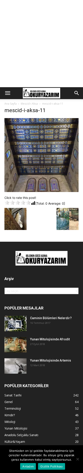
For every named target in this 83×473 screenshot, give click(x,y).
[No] (77, 459)
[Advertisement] (41, 43)
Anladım (28, 466)
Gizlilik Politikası (51, 466)
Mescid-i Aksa (29, 104)
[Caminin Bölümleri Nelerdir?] (15, 323)
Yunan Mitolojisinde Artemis (50, 360)
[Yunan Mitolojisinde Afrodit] (15, 344)
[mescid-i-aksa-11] (41, 191)
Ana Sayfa (10, 104)
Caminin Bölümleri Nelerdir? (51, 318)
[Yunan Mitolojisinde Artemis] (15, 366)
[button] (7, 93)
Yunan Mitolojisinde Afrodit (50, 339)
